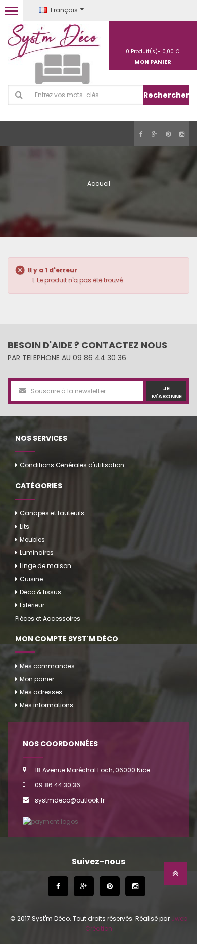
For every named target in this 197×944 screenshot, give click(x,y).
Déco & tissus (40, 592)
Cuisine (31, 579)
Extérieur (32, 605)
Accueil (98, 183)
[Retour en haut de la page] (175, 876)
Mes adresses (41, 692)
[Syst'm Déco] (54, 54)
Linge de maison (45, 565)
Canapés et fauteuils (52, 513)
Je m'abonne (167, 392)
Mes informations (46, 705)
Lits (24, 526)
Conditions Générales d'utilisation (72, 465)
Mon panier (37, 679)
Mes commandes (47, 666)
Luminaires (37, 552)
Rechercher (166, 95)
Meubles (32, 539)
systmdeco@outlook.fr (70, 800)
